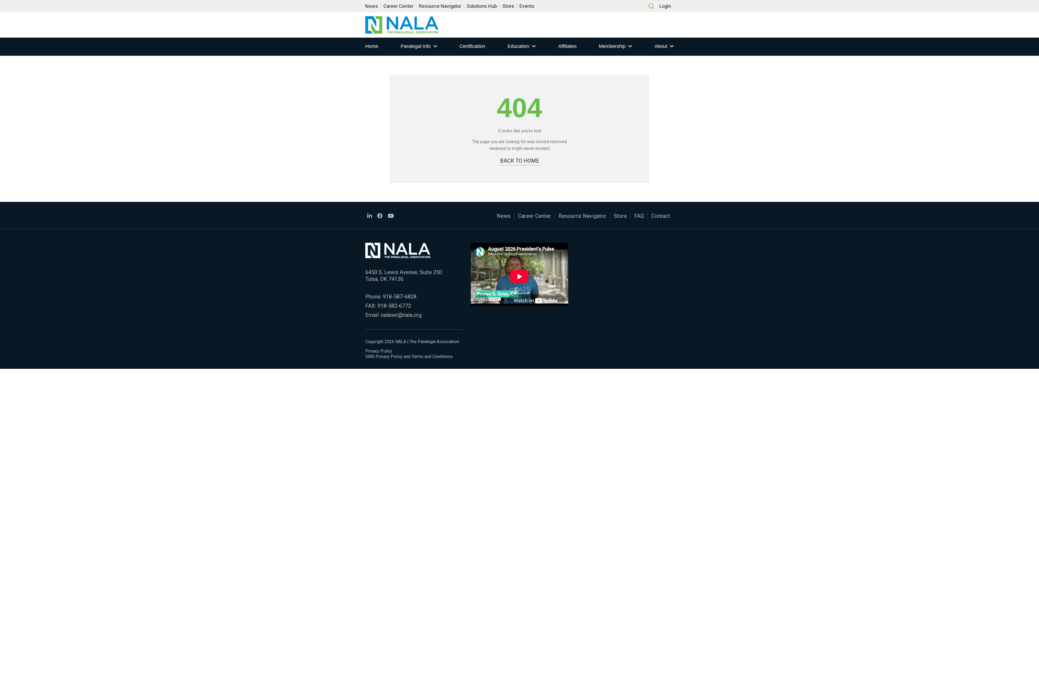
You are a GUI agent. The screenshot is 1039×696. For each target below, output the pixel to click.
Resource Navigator (440, 6)
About (661, 46)
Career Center (398, 6)
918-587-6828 (399, 296)
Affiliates (567, 46)
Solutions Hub (482, 6)
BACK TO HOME (519, 160)
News (371, 6)
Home (371, 46)
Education (518, 46)
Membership (612, 46)
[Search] (651, 6)
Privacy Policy (378, 351)
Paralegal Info (416, 46)
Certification (472, 46)
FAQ (639, 216)
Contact (660, 216)
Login (665, 6)
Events (527, 6)
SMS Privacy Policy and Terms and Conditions (409, 356)
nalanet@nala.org (401, 315)
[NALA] (401, 25)
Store (508, 6)
